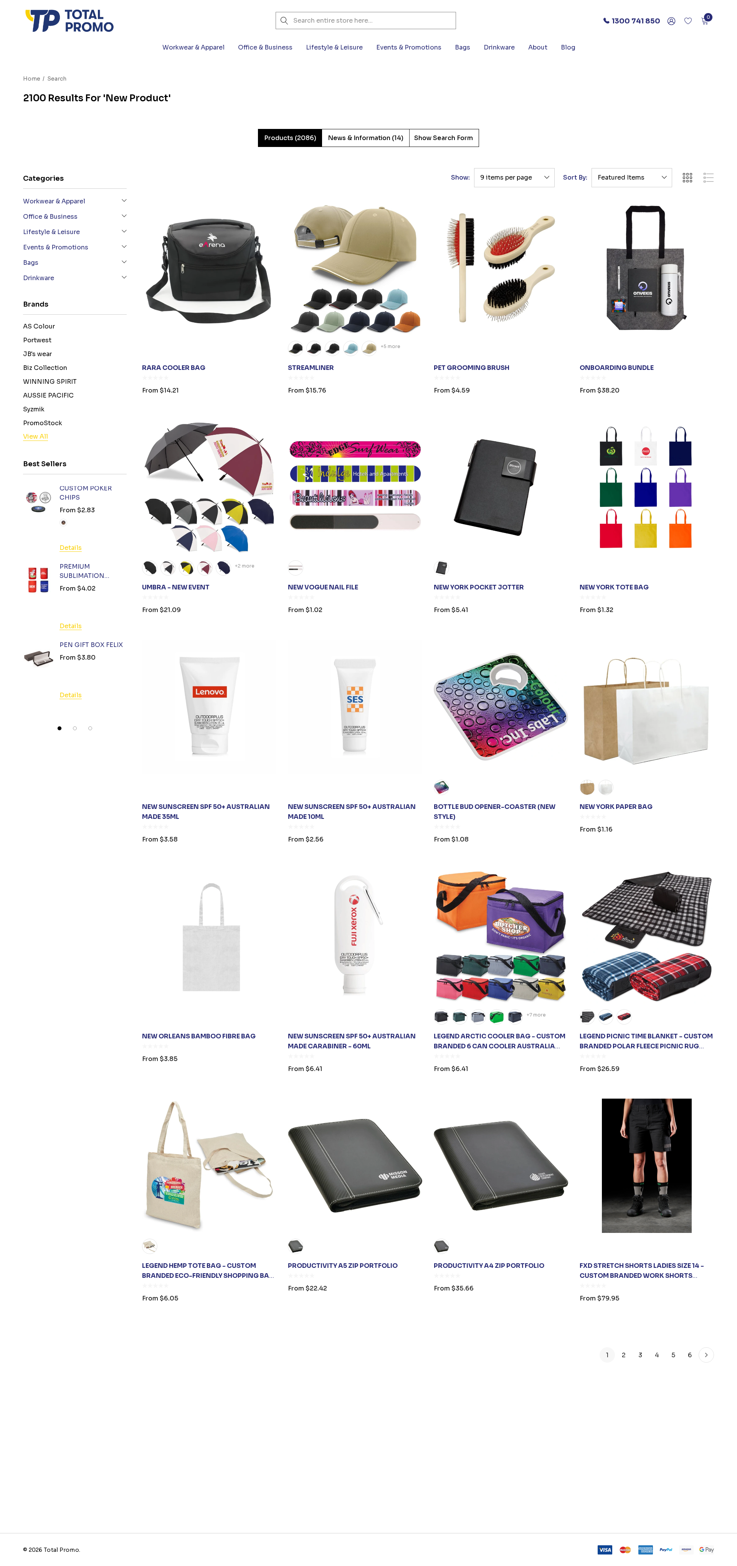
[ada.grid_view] (687, 177)
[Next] (706, 1355)
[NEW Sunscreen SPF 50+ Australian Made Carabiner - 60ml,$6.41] (355, 936)
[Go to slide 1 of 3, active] (59, 728)
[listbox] (632, 177)
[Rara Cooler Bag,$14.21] (209, 268)
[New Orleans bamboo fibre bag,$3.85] (209, 936)
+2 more (244, 566)
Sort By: (575, 178)
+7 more (536, 1015)
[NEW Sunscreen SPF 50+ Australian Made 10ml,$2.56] (355, 707)
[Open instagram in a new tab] (561, 1483)
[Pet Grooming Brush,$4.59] (501, 268)
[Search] (284, 20)
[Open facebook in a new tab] (532, 1483)
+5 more (390, 346)
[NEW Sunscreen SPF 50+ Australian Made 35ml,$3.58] (209, 707)
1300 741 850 (69, 1509)
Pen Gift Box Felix (91, 645)
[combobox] (366, 20)
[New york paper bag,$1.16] (647, 707)
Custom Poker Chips (85, 493)
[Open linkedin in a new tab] (546, 1483)
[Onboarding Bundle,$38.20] (647, 268)
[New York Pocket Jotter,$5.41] (501, 487)
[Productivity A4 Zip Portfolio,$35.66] (501, 1166)
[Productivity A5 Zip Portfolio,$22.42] (355, 1166)
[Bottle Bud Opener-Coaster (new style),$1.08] (501, 707)
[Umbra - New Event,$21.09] (209, 487)
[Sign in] (670, 21)
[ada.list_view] (708, 177)
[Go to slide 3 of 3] (90, 728)
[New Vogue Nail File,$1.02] (355, 487)
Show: (460, 178)
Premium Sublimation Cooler (81, 572)
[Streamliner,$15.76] (355, 268)
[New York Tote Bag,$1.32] (647, 487)
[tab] (290, 138)
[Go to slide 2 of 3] (75, 728)
